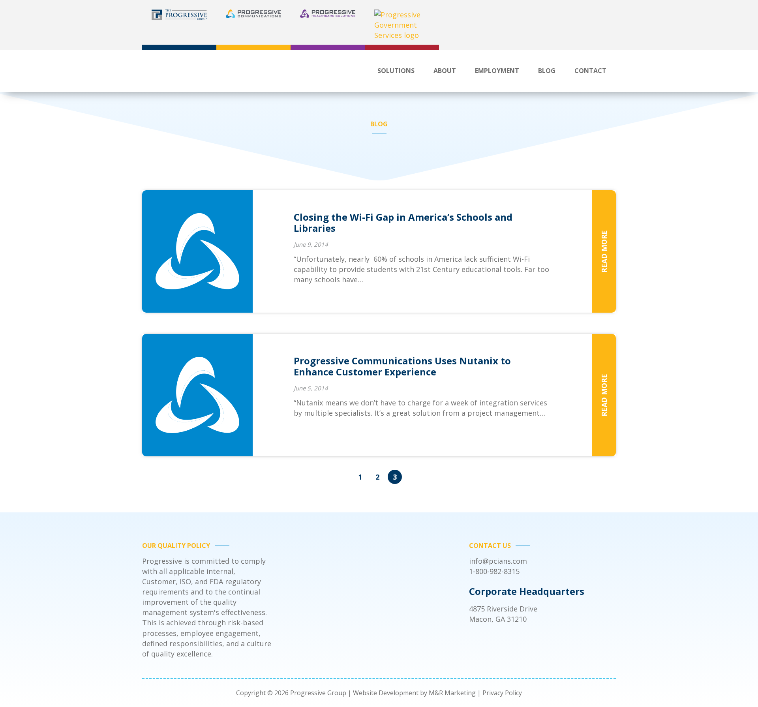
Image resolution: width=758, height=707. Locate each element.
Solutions (396, 70)
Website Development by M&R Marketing (414, 692)
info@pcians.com (498, 561)
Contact (590, 70)
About (444, 70)
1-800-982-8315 (494, 571)
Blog (546, 70)
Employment (497, 70)
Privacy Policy (502, 692)
